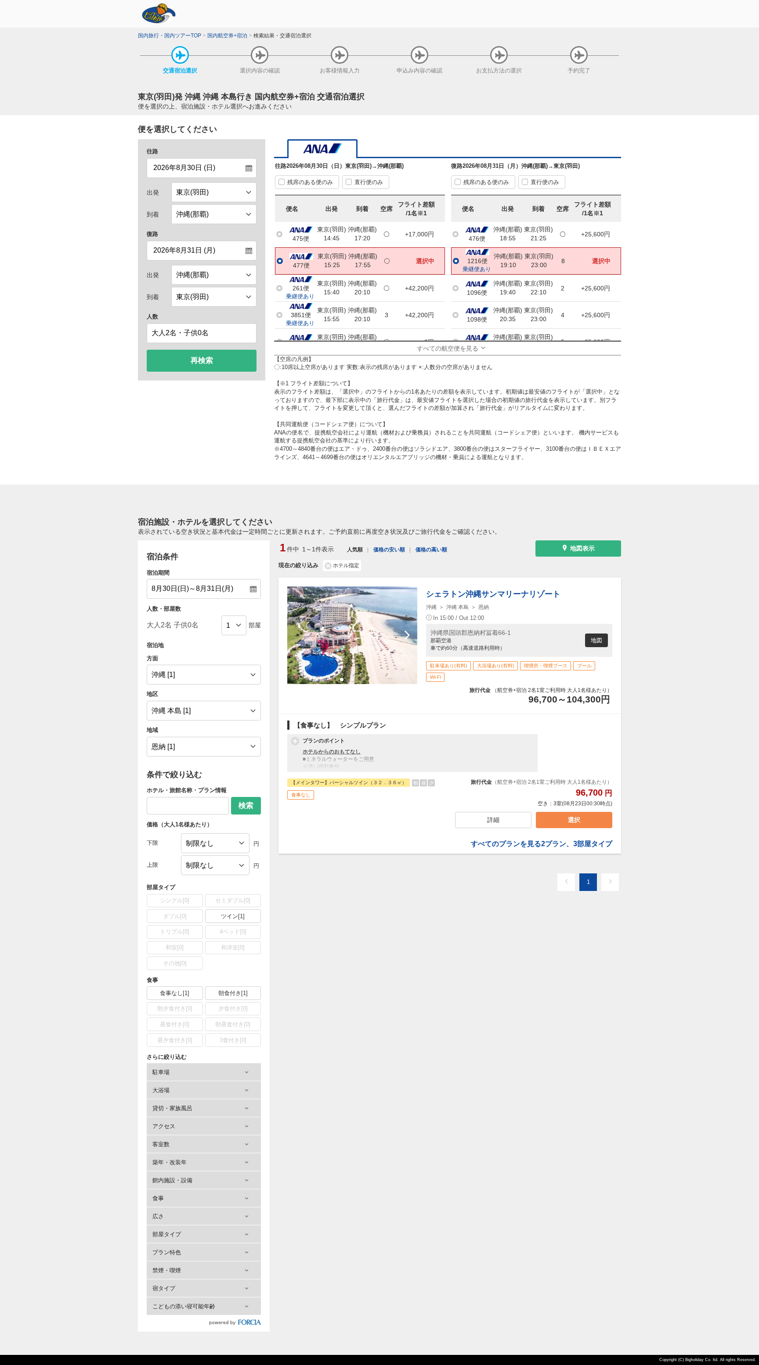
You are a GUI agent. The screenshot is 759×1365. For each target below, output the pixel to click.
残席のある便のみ (310, 182)
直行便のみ (368, 182)
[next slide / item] (407, 635)
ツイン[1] (233, 916)
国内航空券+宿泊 (227, 36)
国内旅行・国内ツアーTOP (169, 36)
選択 (574, 819)
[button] (204, 1072)
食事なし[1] (174, 993)
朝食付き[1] (233, 993)
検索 (246, 805)
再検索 (202, 360)
